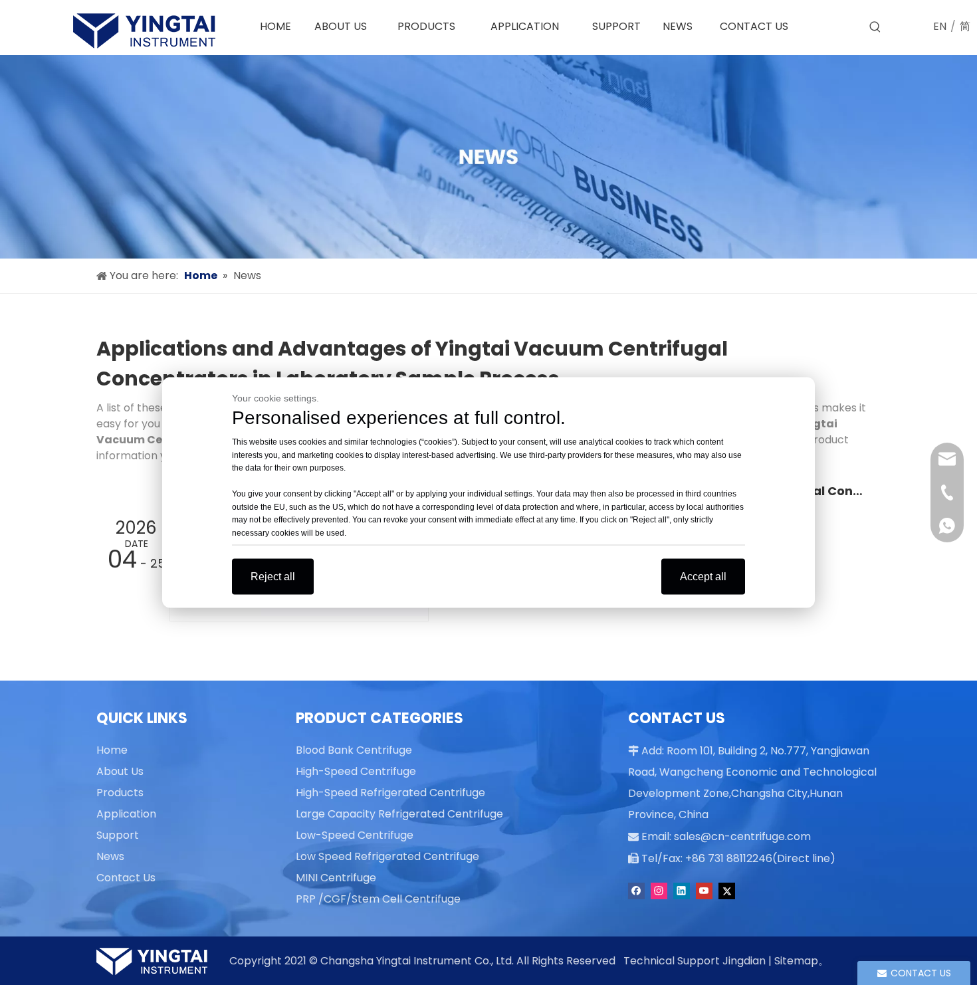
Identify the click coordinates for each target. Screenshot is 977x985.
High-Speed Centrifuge (356, 771)
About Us (120, 771)
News (110, 856)
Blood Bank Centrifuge (354, 750)
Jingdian (744, 960)
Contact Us (126, 877)
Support (117, 835)
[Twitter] (726, 891)
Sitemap (796, 960)
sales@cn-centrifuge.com (742, 836)
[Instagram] (659, 891)
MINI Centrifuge (336, 877)
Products (120, 792)
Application (126, 813)
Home (112, 750)
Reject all (273, 576)
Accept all (703, 576)
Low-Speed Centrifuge (354, 835)
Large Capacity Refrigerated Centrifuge (399, 813)
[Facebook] (636, 891)
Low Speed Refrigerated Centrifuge (387, 856)
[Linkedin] (681, 891)
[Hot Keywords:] (875, 27)
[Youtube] (704, 891)
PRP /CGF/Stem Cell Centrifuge (378, 899)
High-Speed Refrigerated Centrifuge (390, 792)
